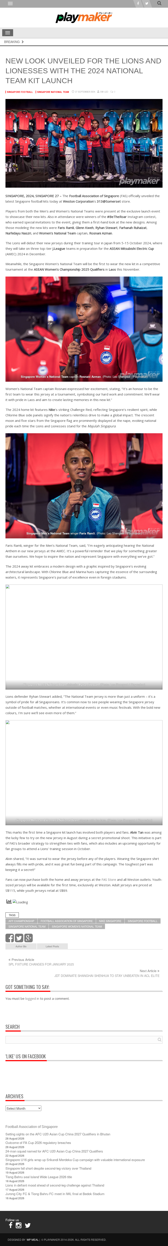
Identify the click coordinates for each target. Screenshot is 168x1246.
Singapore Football (20, 92)
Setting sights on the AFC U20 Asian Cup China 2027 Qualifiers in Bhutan (57, 1134)
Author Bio (21, 946)
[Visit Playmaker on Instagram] (18, 1226)
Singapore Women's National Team (77, 926)
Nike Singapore (110, 921)
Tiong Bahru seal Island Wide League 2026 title (38, 1176)
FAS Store (109, 879)
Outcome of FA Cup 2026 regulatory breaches (38, 1142)
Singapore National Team (53, 92)
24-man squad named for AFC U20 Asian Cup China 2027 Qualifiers (54, 1151)
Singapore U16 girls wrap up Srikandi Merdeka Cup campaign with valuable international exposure (75, 1159)
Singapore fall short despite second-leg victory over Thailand (48, 1168)
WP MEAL (33, 1239)
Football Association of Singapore (67, 921)
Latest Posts (52, 946)
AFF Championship (21, 921)
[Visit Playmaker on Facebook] (10, 1226)
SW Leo (104, 91)
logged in (32, 998)
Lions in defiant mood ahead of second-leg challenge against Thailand (54, 1185)
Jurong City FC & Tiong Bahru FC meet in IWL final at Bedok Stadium (55, 1193)
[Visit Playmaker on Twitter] (28, 1226)
